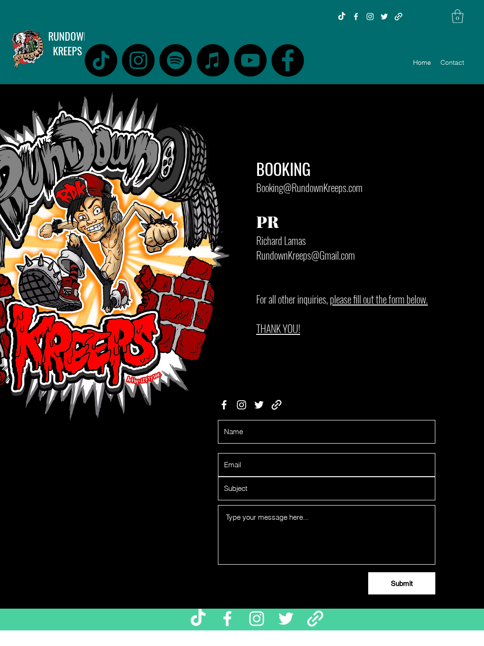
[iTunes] (213, 60)
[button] (457, 16)
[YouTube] (250, 60)
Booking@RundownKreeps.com (309, 187)
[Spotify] (175, 60)
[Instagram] (370, 16)
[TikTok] (341, 16)
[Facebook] (356, 16)
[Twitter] (384, 16)
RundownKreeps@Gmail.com (305, 254)
